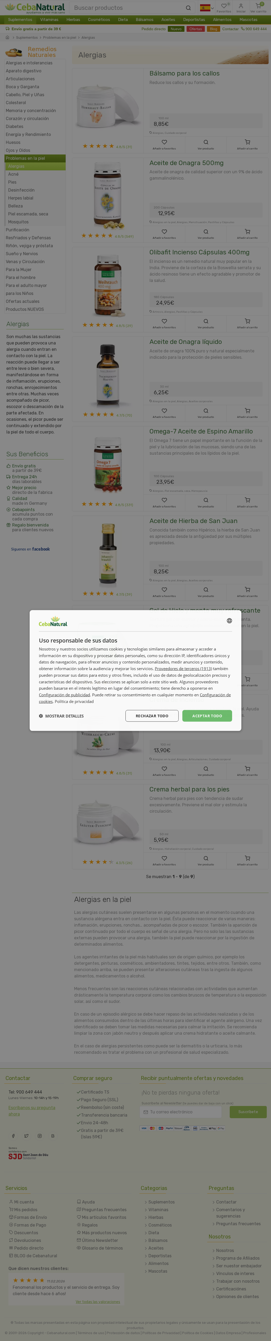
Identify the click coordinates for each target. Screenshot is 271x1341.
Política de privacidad (74, 701)
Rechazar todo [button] (152, 715)
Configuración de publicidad (64, 694)
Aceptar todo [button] (207, 715)
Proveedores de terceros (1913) (183, 668)
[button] (61, 716)
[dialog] (135, 670)
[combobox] (229, 620)
